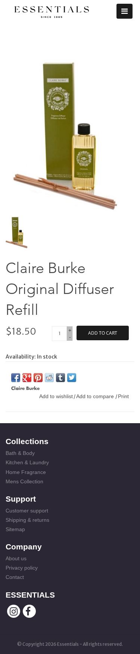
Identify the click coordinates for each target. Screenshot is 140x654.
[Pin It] (38, 377)
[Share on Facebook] (15, 377)
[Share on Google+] (26, 377)
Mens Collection (24, 481)
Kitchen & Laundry (27, 462)
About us (16, 558)
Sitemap (15, 529)
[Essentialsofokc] (51, 10)
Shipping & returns (27, 520)
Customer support (27, 511)
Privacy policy (22, 568)
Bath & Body (20, 453)
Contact (15, 577)
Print (123, 396)
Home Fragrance (26, 472)
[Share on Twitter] (71, 377)
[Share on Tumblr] (60, 377)
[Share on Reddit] (49, 377)
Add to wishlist (56, 396)
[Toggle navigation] (124, 11)
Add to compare (95, 396)
